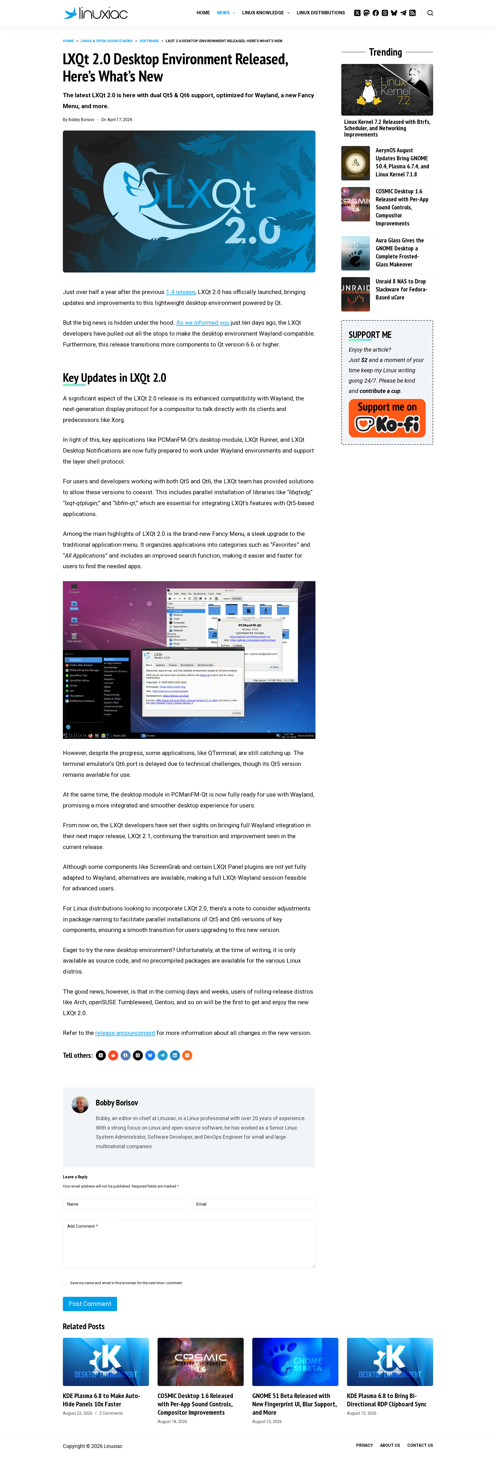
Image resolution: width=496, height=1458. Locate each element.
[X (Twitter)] (357, 13)
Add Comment (82, 1226)
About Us (390, 1445)
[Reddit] (113, 1055)
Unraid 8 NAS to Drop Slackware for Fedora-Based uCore (401, 289)
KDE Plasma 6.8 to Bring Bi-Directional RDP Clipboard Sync (387, 1399)
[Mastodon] (366, 13)
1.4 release (180, 292)
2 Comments (111, 1413)
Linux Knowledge (263, 12)
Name (72, 1204)
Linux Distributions (321, 12)
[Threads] (385, 13)
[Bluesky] (394, 13)
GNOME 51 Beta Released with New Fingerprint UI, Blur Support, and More (294, 1404)
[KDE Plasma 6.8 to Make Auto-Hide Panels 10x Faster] (106, 1362)
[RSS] (412, 13)
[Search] (430, 13)
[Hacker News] (187, 1055)
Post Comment (90, 1303)
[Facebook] (376, 13)
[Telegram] (403, 13)
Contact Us (420, 1445)
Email (201, 1204)
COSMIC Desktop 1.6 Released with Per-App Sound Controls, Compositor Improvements (402, 207)
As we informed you (202, 322)
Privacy (364, 1445)
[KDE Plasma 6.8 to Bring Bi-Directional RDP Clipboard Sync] (390, 1362)
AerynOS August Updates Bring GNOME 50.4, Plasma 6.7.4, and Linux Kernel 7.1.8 (402, 162)
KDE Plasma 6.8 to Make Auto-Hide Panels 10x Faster (101, 1399)
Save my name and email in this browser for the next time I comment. (126, 1283)
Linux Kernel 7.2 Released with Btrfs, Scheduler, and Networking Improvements (387, 128)
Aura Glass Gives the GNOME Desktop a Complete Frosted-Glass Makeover (400, 252)
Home (203, 12)
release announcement (125, 1032)
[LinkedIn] (175, 1055)
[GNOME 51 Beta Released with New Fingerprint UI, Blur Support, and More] (295, 1362)
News (223, 12)
